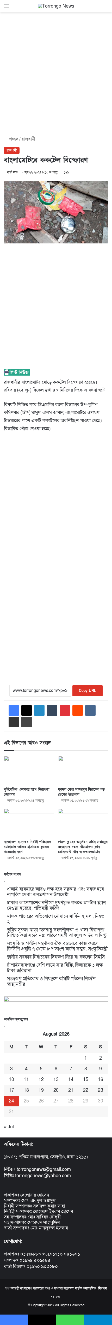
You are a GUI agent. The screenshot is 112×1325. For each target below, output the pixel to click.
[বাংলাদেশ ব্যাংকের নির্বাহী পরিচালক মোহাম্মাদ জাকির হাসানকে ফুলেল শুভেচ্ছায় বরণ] (29, 823)
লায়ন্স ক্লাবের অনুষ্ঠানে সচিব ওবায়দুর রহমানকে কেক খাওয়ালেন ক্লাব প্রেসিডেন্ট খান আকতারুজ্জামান (83, 846)
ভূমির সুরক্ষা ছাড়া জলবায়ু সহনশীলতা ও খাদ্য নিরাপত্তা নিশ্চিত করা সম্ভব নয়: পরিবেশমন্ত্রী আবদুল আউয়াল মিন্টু (57, 933)
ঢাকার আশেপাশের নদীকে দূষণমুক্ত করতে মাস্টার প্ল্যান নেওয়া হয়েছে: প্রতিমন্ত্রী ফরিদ (56, 906)
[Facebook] (14, 710)
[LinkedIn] (39, 710)
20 (56, 1090)
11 (26, 1080)
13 (56, 1080)
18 (26, 1090)
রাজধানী (28, 139)
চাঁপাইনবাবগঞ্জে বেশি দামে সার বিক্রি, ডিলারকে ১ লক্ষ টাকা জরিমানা (55, 968)
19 (41, 1090)
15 (85, 1080)
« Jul (9, 1127)
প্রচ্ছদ (13, 139)
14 (70, 1080)
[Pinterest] (65, 710)
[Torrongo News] (56, 6)
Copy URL (87, 690)
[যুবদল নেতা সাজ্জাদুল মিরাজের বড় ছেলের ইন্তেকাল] (83, 770)
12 (41, 1080)
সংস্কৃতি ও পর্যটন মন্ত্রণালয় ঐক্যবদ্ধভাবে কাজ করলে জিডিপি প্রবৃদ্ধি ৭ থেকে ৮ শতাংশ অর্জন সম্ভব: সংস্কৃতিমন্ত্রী (57, 946)
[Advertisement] (56, 72)
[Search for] (105, 8)
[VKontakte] (90, 710)
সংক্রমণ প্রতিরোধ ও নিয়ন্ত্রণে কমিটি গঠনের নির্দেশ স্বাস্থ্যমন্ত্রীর (51, 982)
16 (100, 1080)
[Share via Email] (14, 722)
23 (100, 1090)
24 (11, 1101)
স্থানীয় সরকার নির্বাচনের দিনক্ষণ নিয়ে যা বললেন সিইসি (56, 957)
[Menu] (6, 8)
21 (70, 1090)
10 (11, 1080)
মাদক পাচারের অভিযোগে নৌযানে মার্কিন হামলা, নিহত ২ (55, 919)
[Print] (26, 722)
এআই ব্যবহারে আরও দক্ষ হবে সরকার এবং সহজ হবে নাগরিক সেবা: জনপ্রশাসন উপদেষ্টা (55, 892)
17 (11, 1090)
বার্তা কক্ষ (12, 172)
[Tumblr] (52, 710)
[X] (26, 710)
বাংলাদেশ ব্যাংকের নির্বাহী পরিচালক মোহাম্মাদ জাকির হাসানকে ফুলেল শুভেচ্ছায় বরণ (27, 846)
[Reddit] (77, 710)
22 (85, 1090)
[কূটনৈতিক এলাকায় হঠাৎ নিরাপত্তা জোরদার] (29, 770)
